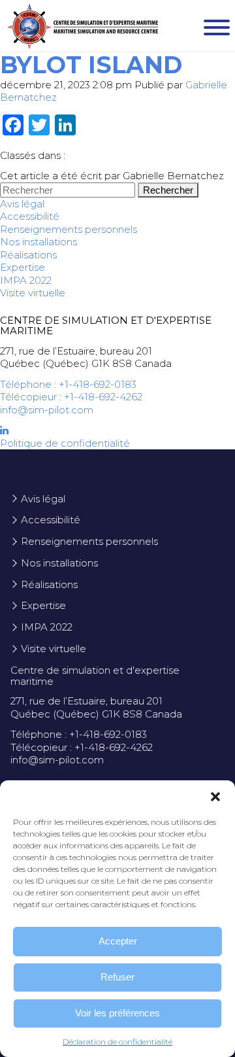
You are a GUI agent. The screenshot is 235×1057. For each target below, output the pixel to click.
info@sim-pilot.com (46, 410)
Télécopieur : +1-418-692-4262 (71, 396)
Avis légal (22, 204)
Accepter (118, 940)
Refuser (117, 976)
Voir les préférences (117, 1012)
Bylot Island (91, 64)
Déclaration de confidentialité (117, 1042)
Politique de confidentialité (65, 443)
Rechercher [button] (168, 190)
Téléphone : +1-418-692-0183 (68, 384)
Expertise (22, 267)
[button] (215, 796)
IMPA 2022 (26, 280)
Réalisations (28, 255)
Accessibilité (29, 216)
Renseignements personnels (68, 229)
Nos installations (38, 241)
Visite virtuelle (32, 292)
